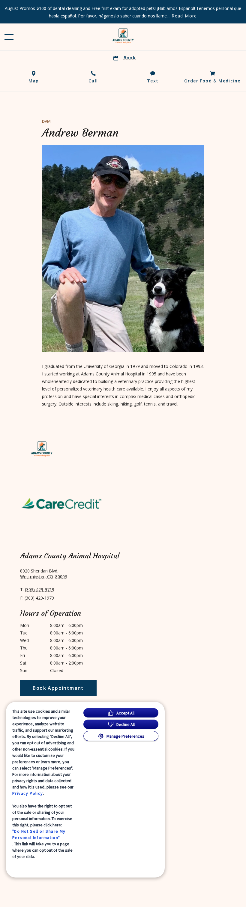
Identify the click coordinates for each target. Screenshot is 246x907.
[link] (123, 36)
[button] (9, 37)
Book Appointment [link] (58, 688)
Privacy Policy (27, 793)
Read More (184, 16)
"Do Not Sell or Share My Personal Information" (39, 834)
